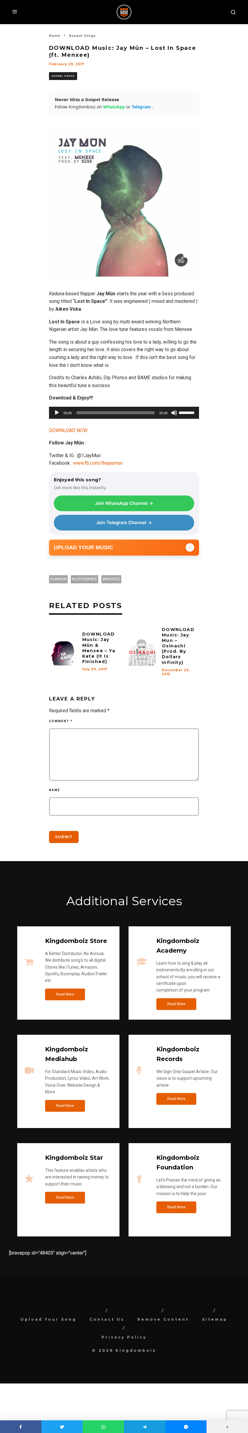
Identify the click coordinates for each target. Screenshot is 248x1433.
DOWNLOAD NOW (68, 430)
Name (54, 790)
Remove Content (163, 1319)
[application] (124, 413)
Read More (65, 994)
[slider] (187, 412)
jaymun (59, 579)
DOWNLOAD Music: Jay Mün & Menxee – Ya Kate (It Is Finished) (98, 647)
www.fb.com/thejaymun (97, 463)
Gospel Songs (63, 76)
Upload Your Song (49, 1319)
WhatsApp (114, 107)
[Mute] (174, 413)
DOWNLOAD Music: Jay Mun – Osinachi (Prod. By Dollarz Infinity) (178, 646)
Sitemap (214, 1319)
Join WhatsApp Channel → (124, 503)
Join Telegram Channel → (124, 522)
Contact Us (107, 1319)
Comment (61, 721)
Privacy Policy (124, 1337)
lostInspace (85, 579)
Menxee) (112, 579)
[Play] (57, 413)
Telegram (142, 107)
